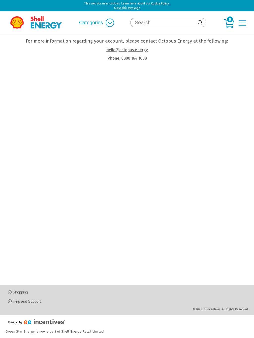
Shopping (20, 292)
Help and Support (26, 301)
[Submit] (200, 22)
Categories (91, 22)
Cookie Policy (160, 3)
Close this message (127, 8)
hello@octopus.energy (127, 50)
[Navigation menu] (244, 23)
